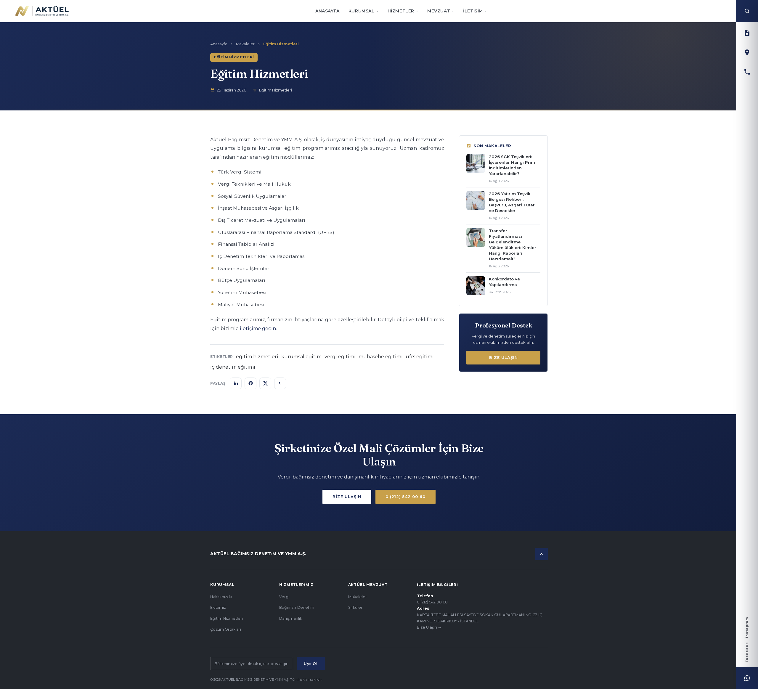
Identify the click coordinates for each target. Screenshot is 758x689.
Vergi (284, 597)
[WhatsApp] (747, 678)
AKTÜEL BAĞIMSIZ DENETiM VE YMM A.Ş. (258, 553)
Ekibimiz (218, 607)
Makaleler (245, 44)
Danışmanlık (290, 618)
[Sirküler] (747, 33)
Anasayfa (327, 11)
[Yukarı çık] (541, 554)
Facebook (747, 652)
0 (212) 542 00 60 (405, 496)
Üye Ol (311, 663)
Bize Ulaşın (503, 357)
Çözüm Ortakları (225, 629)
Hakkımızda (221, 597)
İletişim (473, 11)
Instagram (747, 627)
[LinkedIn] (236, 383)
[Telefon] (747, 72)
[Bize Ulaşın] (747, 52)
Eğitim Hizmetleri (226, 618)
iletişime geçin (258, 328)
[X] (265, 383)
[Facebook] (250, 383)
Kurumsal (362, 11)
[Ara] (747, 11)
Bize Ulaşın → (429, 627)
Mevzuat (438, 11)
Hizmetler (401, 11)
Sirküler (355, 607)
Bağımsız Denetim (296, 607)
